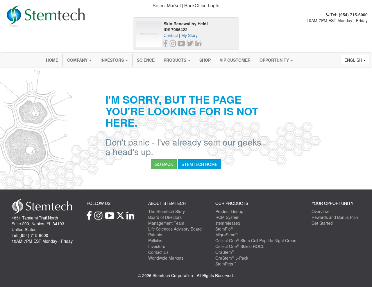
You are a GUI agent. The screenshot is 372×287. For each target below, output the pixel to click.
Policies (155, 240)
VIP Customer (235, 60)
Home (52, 60)
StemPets (225, 264)
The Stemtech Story (166, 211)
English (353, 60)
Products (175, 60)
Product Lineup (229, 211)
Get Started (322, 223)
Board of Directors (165, 217)
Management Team (166, 223)
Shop (205, 60)
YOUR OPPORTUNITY (332, 203)
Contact (171, 35)
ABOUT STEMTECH (167, 203)
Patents (155, 235)
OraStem (224, 252)
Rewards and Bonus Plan (335, 217)
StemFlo (224, 229)
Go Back (164, 164)
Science (146, 60)
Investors (113, 60)
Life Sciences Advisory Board (175, 229)
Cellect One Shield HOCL (239, 246)
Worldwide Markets (165, 258)
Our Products (231, 203)
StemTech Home (199, 164)
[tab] (186, 5)
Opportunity (275, 60)
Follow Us (98, 203)
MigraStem (226, 235)
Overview (320, 211)
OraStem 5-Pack (231, 258)
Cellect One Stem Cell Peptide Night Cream (256, 240)
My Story (189, 35)
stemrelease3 (229, 223)
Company (78, 60)
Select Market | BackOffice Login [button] (186, 5)
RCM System (227, 217)
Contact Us (158, 252)
